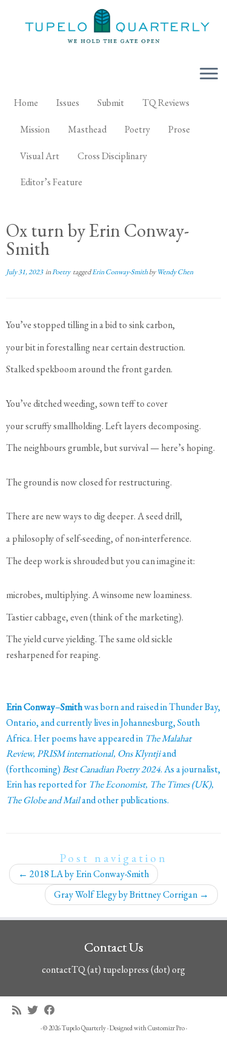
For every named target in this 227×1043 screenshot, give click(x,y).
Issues (67, 102)
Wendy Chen (175, 272)
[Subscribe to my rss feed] (19, 1010)
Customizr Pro (166, 1028)
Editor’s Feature (51, 182)
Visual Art (39, 156)
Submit (110, 102)
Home (26, 102)
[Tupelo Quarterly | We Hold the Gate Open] (113, 28)
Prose (179, 129)
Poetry (137, 129)
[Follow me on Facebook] (52, 1010)
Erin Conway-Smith (120, 272)
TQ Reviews (165, 102)
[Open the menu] (209, 74)
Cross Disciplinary (112, 156)
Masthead (87, 129)
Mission (35, 129)
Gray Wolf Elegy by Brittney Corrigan (131, 894)
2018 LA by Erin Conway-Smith (83, 873)
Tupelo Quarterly (84, 1028)
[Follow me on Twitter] (35, 1010)
